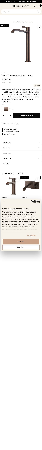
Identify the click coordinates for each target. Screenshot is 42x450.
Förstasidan (11, 22)
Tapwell (5, 73)
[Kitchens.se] (21, 6)
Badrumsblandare (29, 22)
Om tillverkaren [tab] (7, 158)
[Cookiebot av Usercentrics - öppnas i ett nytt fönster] (31, 201)
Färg (3, 105)
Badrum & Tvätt (19, 22)
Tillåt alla (21, 241)
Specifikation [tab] (6, 142)
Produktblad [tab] (6, 164)
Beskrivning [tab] (6, 148)
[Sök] (38, 11)
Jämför (38, 85)
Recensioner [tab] (6, 153)
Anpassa (20, 247)
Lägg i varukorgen (26, 115)
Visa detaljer (31, 235)
